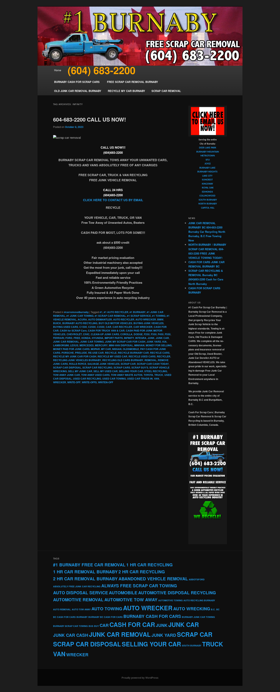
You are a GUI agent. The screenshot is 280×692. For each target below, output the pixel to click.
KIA (164, 341)
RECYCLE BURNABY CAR (133, 353)
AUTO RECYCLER (123, 319)
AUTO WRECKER (145, 319)
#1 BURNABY (138, 312)
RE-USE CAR (96, 353)
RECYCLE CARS (160, 353)
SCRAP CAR (128, 364)
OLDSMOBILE (131, 349)
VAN (156, 378)
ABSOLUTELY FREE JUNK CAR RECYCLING (76, 586)
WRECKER (59, 382)
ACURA (82, 319)
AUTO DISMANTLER (100, 319)
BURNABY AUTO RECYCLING (79, 323)
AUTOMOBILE (123, 593)
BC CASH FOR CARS (64, 617)
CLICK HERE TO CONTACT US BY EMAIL (113, 200)
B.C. (213, 609)
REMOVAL (151, 360)
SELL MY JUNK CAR (80, 371)
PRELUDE (81, 353)
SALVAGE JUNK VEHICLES (104, 364)
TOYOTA (148, 375)
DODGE (138, 334)
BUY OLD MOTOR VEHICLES (115, 323)
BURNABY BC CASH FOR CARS (105, 617)
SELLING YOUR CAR (131, 371)
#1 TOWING (158, 316)
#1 (101, 312)
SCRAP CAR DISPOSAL (67, 367)
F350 (154, 334)
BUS (91, 626)
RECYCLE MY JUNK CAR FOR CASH (74, 356)
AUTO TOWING (106, 609)
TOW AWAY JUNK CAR (66, 375)
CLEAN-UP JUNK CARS (105, 334)
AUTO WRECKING (191, 609)
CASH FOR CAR (132, 624)
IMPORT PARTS (114, 338)
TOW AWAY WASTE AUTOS (126, 375)
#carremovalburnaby (76, 312)
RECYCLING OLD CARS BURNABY (122, 360)
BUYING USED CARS (65, 327)
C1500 (83, 327)
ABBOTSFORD (197, 579)
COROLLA (126, 334)
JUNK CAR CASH (70, 635)
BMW (160, 319)
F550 (168, 334)
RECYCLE (111, 353)
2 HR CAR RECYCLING (141, 572)
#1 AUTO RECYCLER (116, 312)
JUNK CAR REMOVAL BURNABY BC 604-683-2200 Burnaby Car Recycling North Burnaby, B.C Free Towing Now (206, 231)
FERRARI (58, 338)
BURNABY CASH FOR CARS (152, 616)
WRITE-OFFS (89, 382)
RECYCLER (163, 356)
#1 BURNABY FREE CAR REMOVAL (89, 565)
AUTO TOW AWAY (81, 609)
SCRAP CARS (122, 367)
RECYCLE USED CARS (142, 356)
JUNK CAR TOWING (92, 341)
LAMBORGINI (61, 345)
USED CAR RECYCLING (87, 378)
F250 (147, 334)
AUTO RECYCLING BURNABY (199, 600)
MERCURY (101, 345)
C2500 (92, 327)
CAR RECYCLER (122, 327)
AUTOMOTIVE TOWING (170, 600)
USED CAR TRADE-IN (140, 378)
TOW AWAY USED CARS (95, 375)
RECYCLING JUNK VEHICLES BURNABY (77, 360)
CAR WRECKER (143, 327)
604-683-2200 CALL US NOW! (89, 119)
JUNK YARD (154, 341)
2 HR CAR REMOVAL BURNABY (85, 579)
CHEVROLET (74, 334)
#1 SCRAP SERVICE (139, 316)
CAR (108, 327)
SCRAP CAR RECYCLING (97, 367)
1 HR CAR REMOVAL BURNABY (85, 572)
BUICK (57, 323)
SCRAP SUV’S (139, 367)
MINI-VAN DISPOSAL (121, 345)
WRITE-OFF (74, 382)
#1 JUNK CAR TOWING (79, 316)
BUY (96, 626)
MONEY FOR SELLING (159, 345)
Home (57, 70)
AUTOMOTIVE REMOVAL (78, 599)
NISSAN (117, 349)
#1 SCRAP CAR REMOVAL (110, 316)
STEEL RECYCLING (155, 371)
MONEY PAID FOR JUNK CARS (71, 349)
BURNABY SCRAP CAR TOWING (70, 626)
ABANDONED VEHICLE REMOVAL (153, 579)
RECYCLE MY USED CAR (112, 356)
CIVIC (86, 334)
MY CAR (106, 349)
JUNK (151, 338)
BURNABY (82, 617)
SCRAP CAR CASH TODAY (153, 364)
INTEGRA (140, 338)
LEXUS (74, 345)
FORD (68, 338)
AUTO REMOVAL (62, 609)
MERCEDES (87, 345)
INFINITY (129, 338)
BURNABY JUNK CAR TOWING (198, 617)
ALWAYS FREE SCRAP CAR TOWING (139, 586)
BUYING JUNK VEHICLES (148, 323)
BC (218, 609)
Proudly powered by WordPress (140, 677)
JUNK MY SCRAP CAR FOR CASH (125, 341)
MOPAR (95, 349)
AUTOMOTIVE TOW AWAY (130, 599)
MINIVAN (139, 345)
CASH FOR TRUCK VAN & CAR (106, 330)
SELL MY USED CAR (105, 371)
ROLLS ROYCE (77, 364)
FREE (77, 338)
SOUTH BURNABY (191, 645)
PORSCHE (67, 353)
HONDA (86, 338)
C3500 (101, 327)
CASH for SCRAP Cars (73, 330)
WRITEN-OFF (105, 382)
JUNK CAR (162, 338)
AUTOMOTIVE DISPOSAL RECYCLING (177, 593)
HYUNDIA (97, 338)
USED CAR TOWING (114, 378)
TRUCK (158, 375)
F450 (161, 334)
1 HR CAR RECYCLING (149, 565)
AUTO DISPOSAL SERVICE (80, 593)
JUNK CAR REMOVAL (66, 341)
